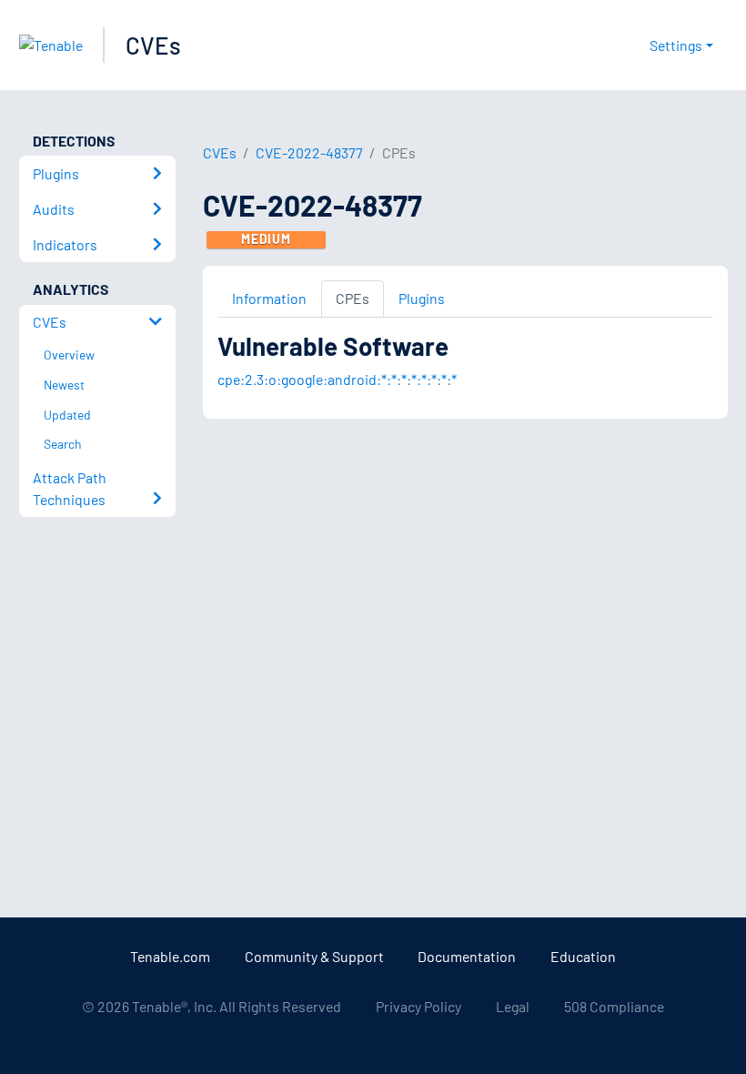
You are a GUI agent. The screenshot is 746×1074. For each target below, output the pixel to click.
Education (583, 956)
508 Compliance (614, 1006)
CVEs (153, 45)
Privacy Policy (418, 1006)
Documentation (467, 956)
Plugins (421, 298)
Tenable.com (170, 956)
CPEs (352, 298)
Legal (512, 1006)
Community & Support (314, 956)
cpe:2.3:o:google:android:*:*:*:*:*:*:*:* (337, 379)
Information (269, 298)
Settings (676, 45)
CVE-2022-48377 (309, 152)
